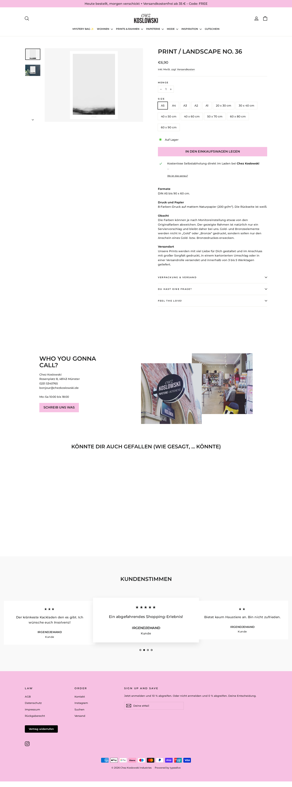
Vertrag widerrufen (41, 728)
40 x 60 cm (192, 116)
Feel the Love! (170, 300)
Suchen (79, 709)
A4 (174, 105)
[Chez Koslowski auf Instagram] (27, 743)
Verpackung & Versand (177, 277)
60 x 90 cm (169, 127)
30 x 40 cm (246, 105)
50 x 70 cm (214, 116)
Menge (163, 82)
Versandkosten (186, 69)
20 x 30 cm (223, 105)
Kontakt (79, 696)
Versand (79, 715)
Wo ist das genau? (177, 175)
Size (161, 99)
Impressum (32, 709)
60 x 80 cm (238, 116)
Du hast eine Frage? (175, 289)
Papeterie (153, 28)
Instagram (81, 702)
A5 (162, 105)
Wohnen (103, 28)
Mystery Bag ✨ (83, 28)
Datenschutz (33, 702)
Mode (171, 28)
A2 (196, 105)
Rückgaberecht (35, 715)
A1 (207, 105)
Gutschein (212, 28)
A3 (185, 105)
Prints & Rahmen (128, 28)
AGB (28, 696)
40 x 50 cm (168, 116)
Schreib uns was (59, 407)
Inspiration (190, 28)
